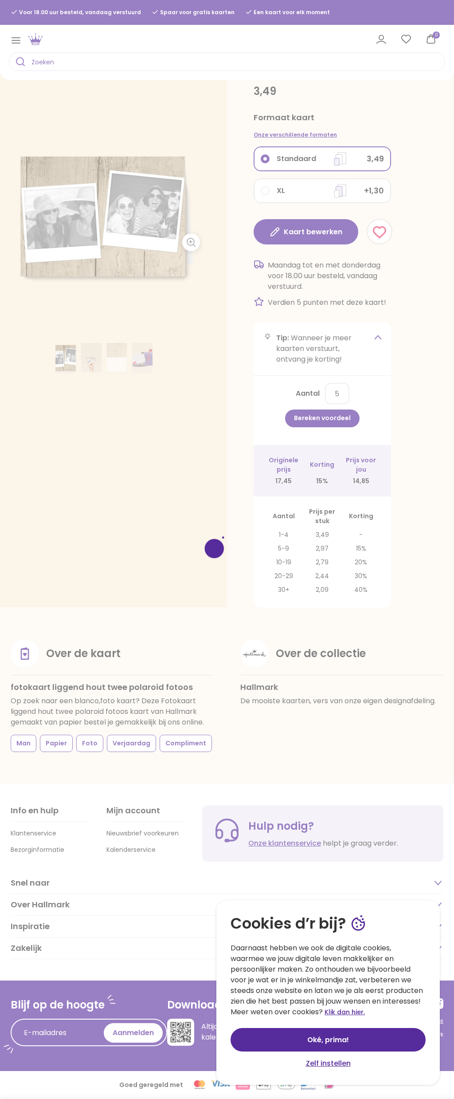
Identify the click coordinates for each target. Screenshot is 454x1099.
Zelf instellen (328, 1063)
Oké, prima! (328, 1040)
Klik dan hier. (345, 1012)
